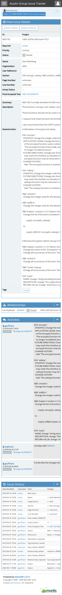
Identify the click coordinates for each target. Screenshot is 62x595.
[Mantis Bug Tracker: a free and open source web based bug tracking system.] (48, 590)
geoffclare (9, 325)
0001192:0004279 (30, 94)
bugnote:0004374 (24, 469)
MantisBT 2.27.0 (22, 576)
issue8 (26, 290)
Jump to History (28, 27)
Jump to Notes (11, 27)
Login (6, 14)
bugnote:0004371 (24, 452)
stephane (9, 446)
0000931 (21, 310)
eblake (20, 551)
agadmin (21, 568)
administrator (15, 583)
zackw (25, 45)
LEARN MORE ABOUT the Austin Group (27, 14)
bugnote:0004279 (24, 331)
